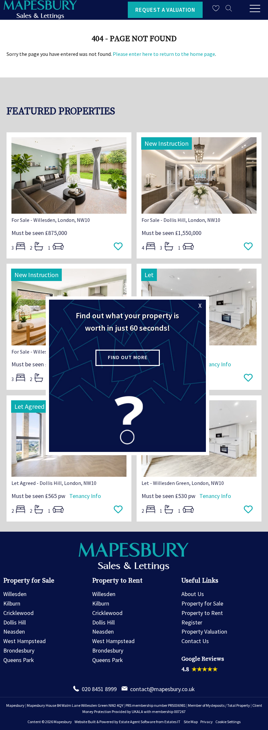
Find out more (127, 357)
